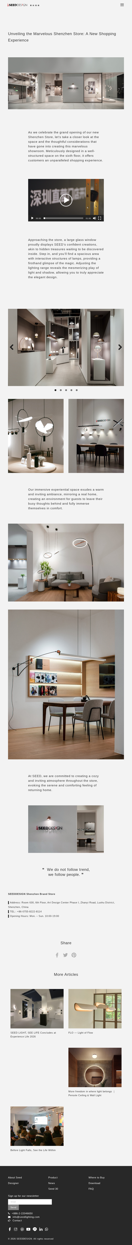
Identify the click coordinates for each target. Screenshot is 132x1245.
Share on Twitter (65, 954)
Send (13, 1207)
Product (53, 1177)
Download (94, 1183)
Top (122, 1232)
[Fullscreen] (99, 218)
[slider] (63, 218)
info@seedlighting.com (26, 1217)
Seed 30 (53, 1188)
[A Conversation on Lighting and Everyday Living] (37, 1126)
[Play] (32, 218)
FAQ (91, 1188)
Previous (13, 347)
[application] (66, 200)
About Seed (15, 1177)
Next (119, 347)
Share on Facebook (57, 954)
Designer (13, 1183)
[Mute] (94, 218)
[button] (66, 200)
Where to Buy (97, 1177)
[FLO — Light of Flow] (95, 1008)
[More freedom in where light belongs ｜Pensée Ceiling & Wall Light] (95, 1067)
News (51, 1183)
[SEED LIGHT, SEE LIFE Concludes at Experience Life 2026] (37, 1008)
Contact (17, 1220)
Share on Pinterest (73, 954)
